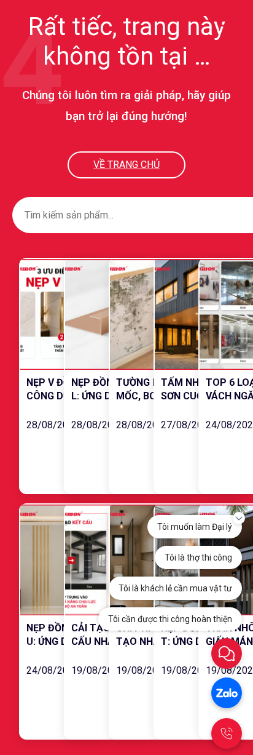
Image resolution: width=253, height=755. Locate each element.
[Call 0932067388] (226, 733)
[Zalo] (226, 692)
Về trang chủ (126, 164)
